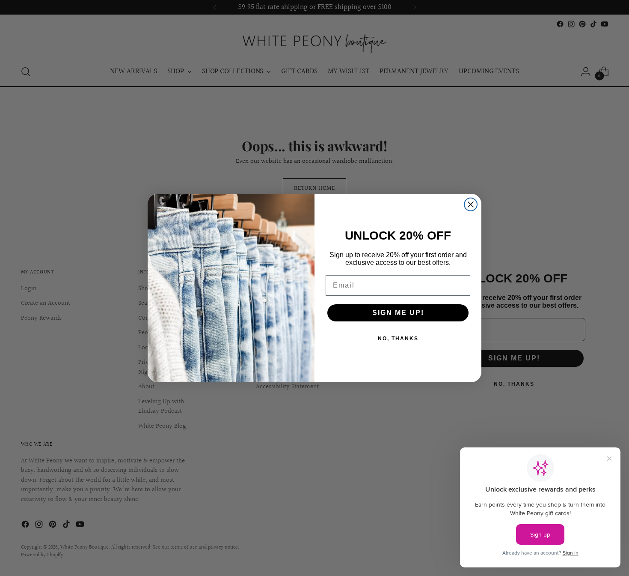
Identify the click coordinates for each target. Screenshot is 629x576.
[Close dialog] (470, 204)
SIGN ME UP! (398, 312)
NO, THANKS (398, 339)
